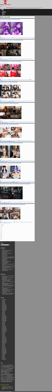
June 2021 (3, 355)
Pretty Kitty (22, 79)
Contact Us (4, 11)
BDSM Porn (3, 252)
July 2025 (3, 311)
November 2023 (4, 329)
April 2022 (3, 346)
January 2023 (4, 338)
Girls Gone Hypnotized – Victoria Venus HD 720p (9, 103)
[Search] (9, 244)
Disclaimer (4, 12)
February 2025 (4, 315)
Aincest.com (4, 387)
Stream (32, 37)
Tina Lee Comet (2, 202)
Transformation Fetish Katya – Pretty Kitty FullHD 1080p (10, 61)
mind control (8, 374)
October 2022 (4, 341)
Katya (17, 79)
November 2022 (4, 340)
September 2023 (4, 331)
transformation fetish (27, 79)
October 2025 (4, 308)
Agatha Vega (21, 140)
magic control (4, 371)
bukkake (31, 140)
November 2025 (4, 307)
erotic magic (7, 367)
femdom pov (20, 181)
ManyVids (8, 371)
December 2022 (4, 339)
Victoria (1, 122)
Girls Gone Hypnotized (16, 121)
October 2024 (4, 319)
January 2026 (4, 305)
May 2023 (3, 334)
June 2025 (3, 312)
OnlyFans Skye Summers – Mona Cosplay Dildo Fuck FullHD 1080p (12, 204)
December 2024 (4, 317)
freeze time (10, 367)
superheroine (5, 378)
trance (32, 121)
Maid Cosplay (4, 259)
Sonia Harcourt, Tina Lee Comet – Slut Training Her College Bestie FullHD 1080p (15, 183)
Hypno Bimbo (15, 37)
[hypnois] (5, 4)
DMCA (3, 13)
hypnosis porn (20, 58)
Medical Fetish (4, 260)
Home (3, 10)
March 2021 (3, 358)
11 (1, 235)
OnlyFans (1, 161)
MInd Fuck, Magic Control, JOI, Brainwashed (6, 37)
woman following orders (7, 381)
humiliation (6, 368)
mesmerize (26, 37)
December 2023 (4, 328)
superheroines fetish (4, 380)
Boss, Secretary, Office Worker (6, 253)
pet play (19, 79)
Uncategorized (4, 270)
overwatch (11, 182)
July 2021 (3, 354)
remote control (10, 377)
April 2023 (3, 335)
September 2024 (4, 320)
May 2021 (3, 356)
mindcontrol (3, 374)
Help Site (3, 14)
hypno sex (16, 58)
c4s (11, 364)
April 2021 (3, 357)
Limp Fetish (3, 258)
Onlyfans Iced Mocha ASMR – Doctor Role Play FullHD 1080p (11, 142)
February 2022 (4, 348)
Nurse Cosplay (4, 263)
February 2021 (4, 359)
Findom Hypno (24, 181)
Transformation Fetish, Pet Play (5, 79)
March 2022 (4, 347)
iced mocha (19, 160)
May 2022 (3, 345)
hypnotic (30, 100)
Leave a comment (2, 38)
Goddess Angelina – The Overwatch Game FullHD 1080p (10, 162)
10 (1, 234)
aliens (26, 140)
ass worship (16, 181)
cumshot (2, 367)
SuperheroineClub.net (5, 388)
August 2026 (4, 299)
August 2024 (4, 321)
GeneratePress (10, 391)
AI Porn (3, 249)
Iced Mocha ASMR (23, 160)
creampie (14, 79)
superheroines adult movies (10, 379)
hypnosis (18, 37)
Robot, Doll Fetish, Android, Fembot (7, 264)
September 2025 (4, 309)
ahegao (24, 140)
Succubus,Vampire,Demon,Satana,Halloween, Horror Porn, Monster (9, 140)
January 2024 (4, 327)
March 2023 (4, 336)
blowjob (28, 140)
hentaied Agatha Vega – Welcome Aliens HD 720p (9, 124)
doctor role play (12, 160)
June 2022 (3, 344)
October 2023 (4, 330)
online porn (29, 37)
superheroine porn (9, 378)
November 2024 (4, 318)
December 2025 (4, 306)
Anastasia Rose (12, 58)
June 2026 (3, 301)
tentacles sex (7, 141)
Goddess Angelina (24, 100)
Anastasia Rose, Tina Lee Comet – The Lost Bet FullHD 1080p (11, 40)
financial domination (18, 100)
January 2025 (4, 316)
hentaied (4, 141)
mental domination (22, 37)
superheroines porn (9, 380)
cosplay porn (11, 79)
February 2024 (4, 326)
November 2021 (4, 351)
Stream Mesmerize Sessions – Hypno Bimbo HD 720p (10, 19)
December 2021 (4, 350)
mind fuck (8, 101)
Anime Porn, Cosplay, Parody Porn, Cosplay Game (7, 181)
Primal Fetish (5, 377)
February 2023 (4, 337)
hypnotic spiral (24, 121)
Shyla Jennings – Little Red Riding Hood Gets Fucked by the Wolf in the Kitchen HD (7, 286)
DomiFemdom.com (4, 386)
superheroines (4, 379)
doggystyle (4, 367)
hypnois (1, 6)
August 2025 (4, 310)
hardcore (4, 368)
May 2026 (3, 302)
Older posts (2, 224)
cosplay (3, 366)
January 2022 (4, 349)
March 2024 (4, 325)
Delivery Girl (4, 254)
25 (1, 238)
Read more (1, 36)
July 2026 (3, 300)
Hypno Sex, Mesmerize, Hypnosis (5, 58)
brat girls (14, 100)
